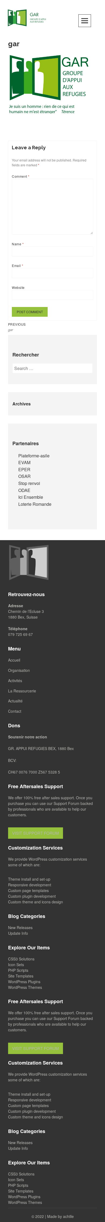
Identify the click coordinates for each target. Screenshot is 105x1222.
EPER (24, 469)
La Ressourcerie (22, 690)
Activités (15, 680)
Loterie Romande (34, 504)
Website (18, 287)
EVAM (24, 462)
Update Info (18, 933)
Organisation (19, 670)
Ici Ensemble (30, 497)
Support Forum (66, 803)
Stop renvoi (29, 483)
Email (17, 265)
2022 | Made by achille (54, 1216)
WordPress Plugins (24, 981)
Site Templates (20, 976)
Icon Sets (16, 964)
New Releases (20, 927)
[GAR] (26, 17)
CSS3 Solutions (21, 959)
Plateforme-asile (34, 456)
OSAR (24, 476)
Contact (14, 711)
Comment (20, 176)
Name (18, 244)
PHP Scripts (18, 970)
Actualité (15, 701)
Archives (21, 404)
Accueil (14, 660)
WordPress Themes (25, 987)
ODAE (24, 490)
